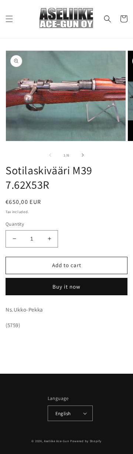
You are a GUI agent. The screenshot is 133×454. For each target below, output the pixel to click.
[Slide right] (83, 155)
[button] (9, 19)
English (63, 413)
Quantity (15, 224)
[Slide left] (50, 155)
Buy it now (66, 286)
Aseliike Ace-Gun (56, 441)
